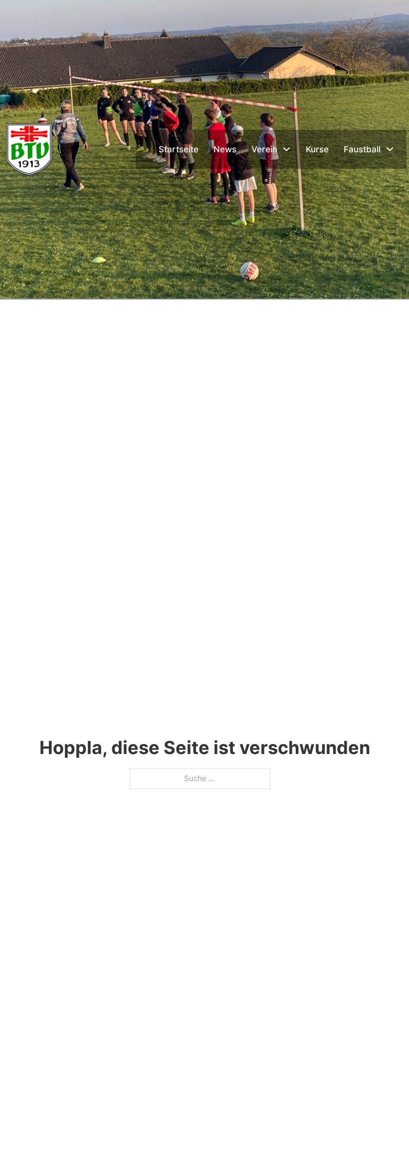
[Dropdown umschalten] (286, 149)
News (224, 149)
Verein (264, 149)
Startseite (179, 149)
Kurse (317, 149)
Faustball (362, 149)
